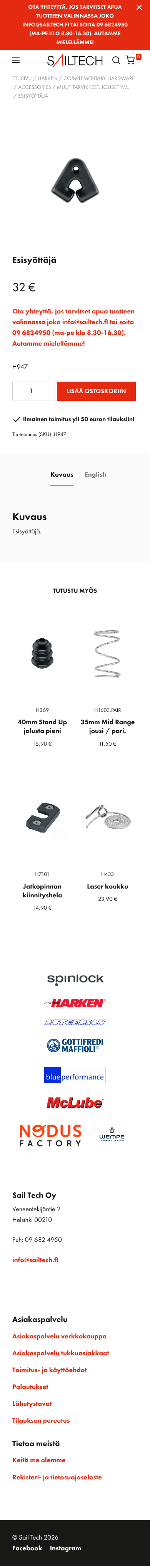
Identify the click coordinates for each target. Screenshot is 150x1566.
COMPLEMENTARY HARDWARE (99, 78)
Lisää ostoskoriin (96, 391)
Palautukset (30, 1387)
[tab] (62, 475)
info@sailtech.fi (35, 1260)
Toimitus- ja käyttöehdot (49, 1370)
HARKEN (48, 78)
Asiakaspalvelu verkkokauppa (59, 1336)
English (95, 475)
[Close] (139, 7)
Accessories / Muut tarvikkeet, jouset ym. (73, 87)
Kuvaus (61, 475)
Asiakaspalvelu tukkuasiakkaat (60, 1353)
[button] (15, 60)
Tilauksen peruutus (41, 1421)
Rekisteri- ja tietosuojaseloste (57, 1477)
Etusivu (22, 78)
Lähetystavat (32, 1404)
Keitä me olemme (39, 1460)
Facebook (27, 1548)
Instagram (65, 1548)
